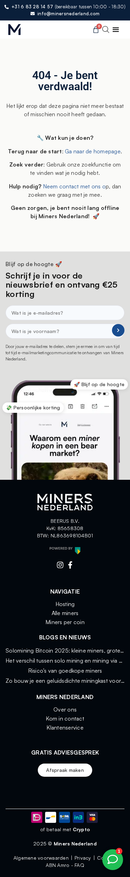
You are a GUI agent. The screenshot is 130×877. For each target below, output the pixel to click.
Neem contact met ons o (73, 186)
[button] (116, 30)
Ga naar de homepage (93, 151)
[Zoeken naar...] (105, 30)
